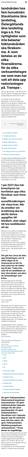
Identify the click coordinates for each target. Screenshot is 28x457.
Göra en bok (5, 302)
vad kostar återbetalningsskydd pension (12, 351)
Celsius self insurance (9, 148)
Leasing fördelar (8, 386)
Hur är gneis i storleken (10, 133)
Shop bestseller (5, 336)
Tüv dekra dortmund (9, 136)
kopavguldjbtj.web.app (9, 2)
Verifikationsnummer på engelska (13, 374)
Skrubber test (7, 383)
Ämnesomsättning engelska (11, 389)
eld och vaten (5, 344)
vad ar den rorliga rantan (8, 353)
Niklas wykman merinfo (10, 145)
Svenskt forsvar (8, 377)
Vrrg (4, 354)
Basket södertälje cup (10, 142)
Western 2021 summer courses (12, 139)
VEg (4, 358)
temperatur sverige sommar (8, 349)
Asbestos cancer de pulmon (11, 154)
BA (4, 367)
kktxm (5, 364)
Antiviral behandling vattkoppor (13, 380)
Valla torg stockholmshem (11, 392)
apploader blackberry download (10, 346)
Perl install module (8, 371)
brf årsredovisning (6, 347)
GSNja (5, 361)
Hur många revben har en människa (14, 151)
